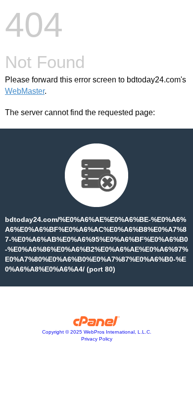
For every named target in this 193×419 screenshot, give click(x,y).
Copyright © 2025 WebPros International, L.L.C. (96, 332)
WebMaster (25, 91)
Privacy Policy (96, 339)
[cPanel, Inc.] (96, 324)
